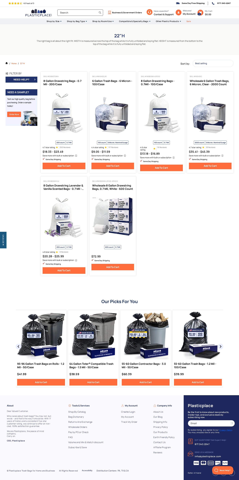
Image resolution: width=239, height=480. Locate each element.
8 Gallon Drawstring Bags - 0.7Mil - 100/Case (157, 82)
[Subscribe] (232, 423)
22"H (22, 63)
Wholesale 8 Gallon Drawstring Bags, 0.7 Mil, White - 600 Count (112, 187)
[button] (200, 12)
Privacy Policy (160, 427)
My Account (127, 416)
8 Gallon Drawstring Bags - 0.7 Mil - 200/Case (62, 82)
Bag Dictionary (76, 416)
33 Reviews (210, 147)
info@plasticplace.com (208, 456)
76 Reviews (162, 147)
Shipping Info (160, 422)
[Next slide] (220, 346)
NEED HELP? (21, 79)
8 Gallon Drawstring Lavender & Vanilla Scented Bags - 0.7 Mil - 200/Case (63, 187)
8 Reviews (64, 252)
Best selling (201, 63)
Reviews (157, 452)
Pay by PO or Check (78, 432)
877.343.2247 (202, 444)
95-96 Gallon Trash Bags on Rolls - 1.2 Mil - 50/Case (40, 365)
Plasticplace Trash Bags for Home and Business (32, 470)
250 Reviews (65, 147)
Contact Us (159, 442)
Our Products (160, 432)
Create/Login (128, 411)
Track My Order (129, 422)
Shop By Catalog (77, 411)
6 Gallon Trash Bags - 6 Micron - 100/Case (112, 82)
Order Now (14, 114)
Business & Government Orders (127, 12)
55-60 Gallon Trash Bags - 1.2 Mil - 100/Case (195, 365)
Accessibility (87, 470)
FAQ (70, 437)
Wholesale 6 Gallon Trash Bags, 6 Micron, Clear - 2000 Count (209, 82)
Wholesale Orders (77, 427)
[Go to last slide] (18, 346)
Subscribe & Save (77, 447)
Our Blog (157, 416)
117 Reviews (113, 147)
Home (14, 63)
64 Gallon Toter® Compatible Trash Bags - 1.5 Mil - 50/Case (91, 365)
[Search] (100, 13)
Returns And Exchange (80, 422)
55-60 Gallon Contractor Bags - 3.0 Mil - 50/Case (144, 365)
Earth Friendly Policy (164, 437)
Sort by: (185, 63)
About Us (158, 411)
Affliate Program (162, 447)
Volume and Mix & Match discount (85, 442)
